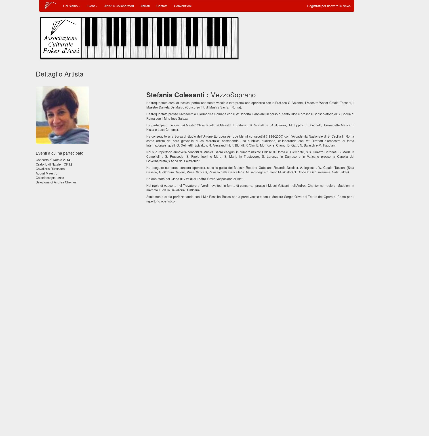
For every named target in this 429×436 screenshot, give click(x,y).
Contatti (161, 6)
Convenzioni (182, 6)
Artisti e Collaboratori (119, 6)
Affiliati (145, 6)
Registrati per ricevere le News (329, 6)
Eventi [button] (91, 6)
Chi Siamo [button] (70, 6)
